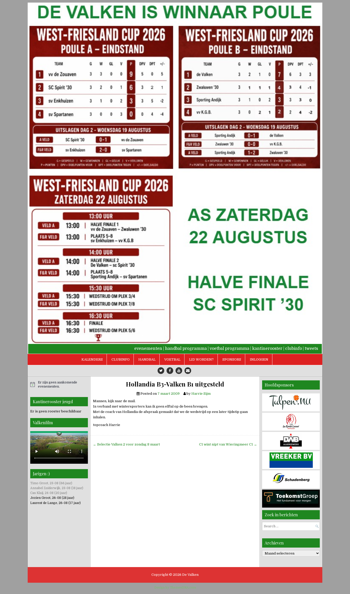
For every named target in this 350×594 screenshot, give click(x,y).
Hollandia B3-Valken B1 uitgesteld (175, 384)
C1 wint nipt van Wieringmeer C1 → (228, 444)
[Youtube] (179, 370)
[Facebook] (170, 370)
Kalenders (92, 359)
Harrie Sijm (201, 393)
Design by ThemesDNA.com (175, 587)
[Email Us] (187, 370)
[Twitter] (161, 370)
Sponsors (231, 359)
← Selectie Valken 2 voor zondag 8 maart (126, 444)
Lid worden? (201, 359)
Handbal (147, 359)
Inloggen (259, 359)
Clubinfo (120, 359)
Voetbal (172, 359)
